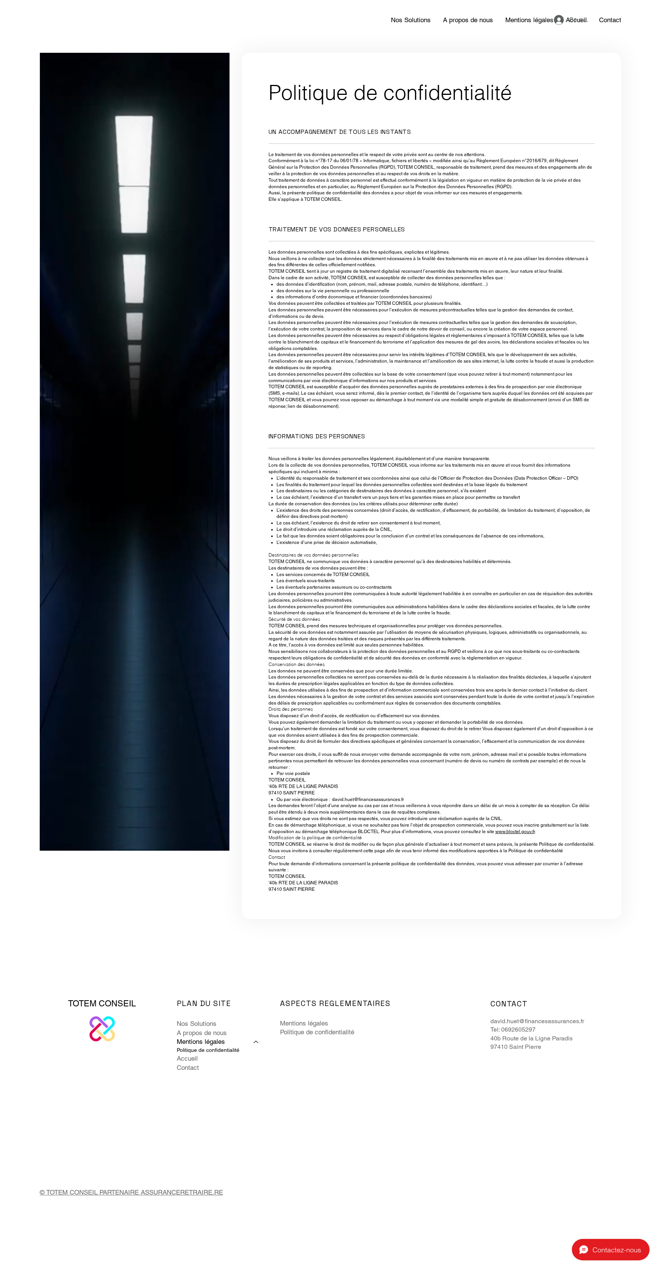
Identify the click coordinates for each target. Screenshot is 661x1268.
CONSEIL (117, 1003)
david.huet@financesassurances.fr (368, 799)
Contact (188, 1067)
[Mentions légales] (256, 1042)
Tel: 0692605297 (514, 1029)
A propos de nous (202, 1033)
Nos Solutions (197, 1023)
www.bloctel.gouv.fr (515, 831)
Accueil (187, 1058)
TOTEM (83, 1003)
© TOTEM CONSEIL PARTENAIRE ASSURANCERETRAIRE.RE (131, 1192)
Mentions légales (201, 1041)
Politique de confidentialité (208, 1050)
